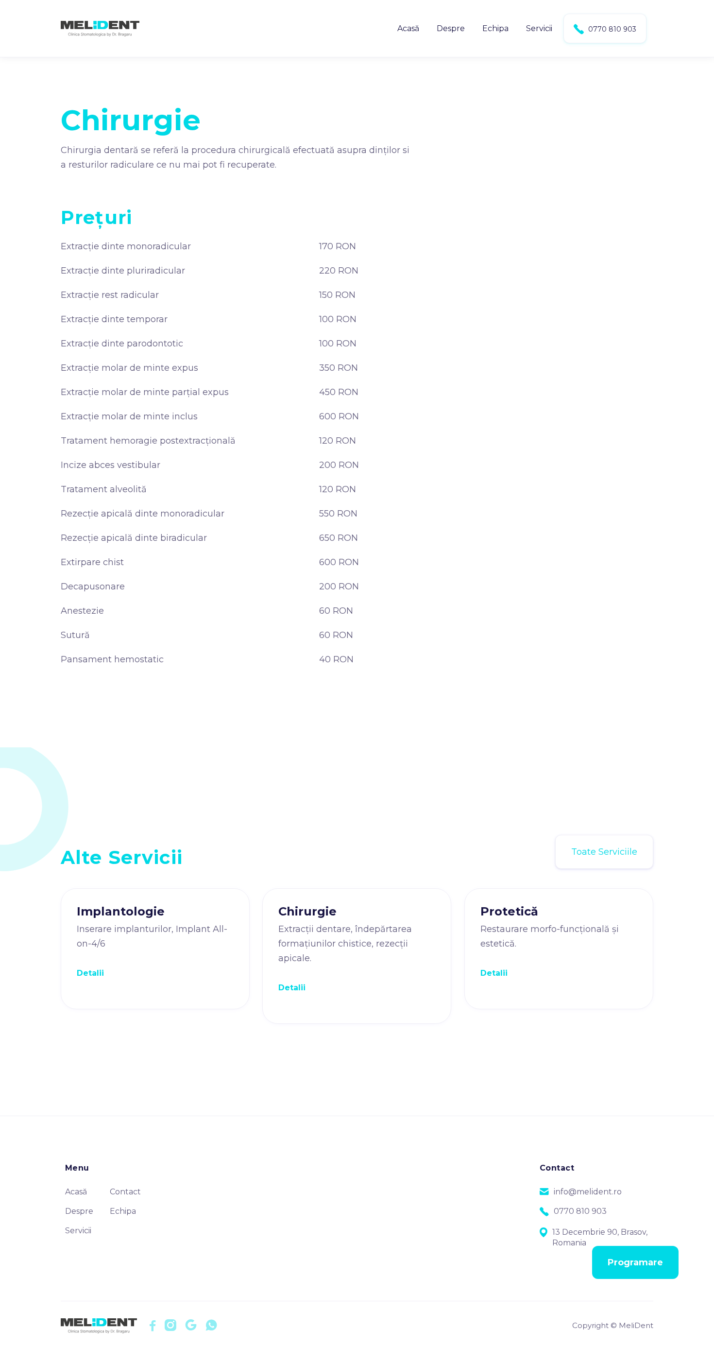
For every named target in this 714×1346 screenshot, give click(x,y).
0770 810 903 (605, 29)
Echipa (495, 28)
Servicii (539, 28)
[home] (100, 28)
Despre (451, 28)
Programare (635, 1262)
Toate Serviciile (604, 851)
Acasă (408, 28)
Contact (125, 1191)
